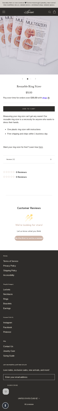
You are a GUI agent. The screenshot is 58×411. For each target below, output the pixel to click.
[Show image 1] (27, 79)
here (41, 147)
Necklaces (8, 294)
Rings (5, 299)
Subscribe (12, 385)
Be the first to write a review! (29, 238)
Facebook (7, 327)
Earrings (7, 308)
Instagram (7, 322)
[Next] (35, 78)
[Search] (49, 12)
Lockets (6, 289)
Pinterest (7, 332)
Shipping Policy (10, 270)
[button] (5, 405)
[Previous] (22, 78)
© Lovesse (29, 404)
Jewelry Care (9, 351)
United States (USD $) (28, 398)
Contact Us (8, 346)
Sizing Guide (8, 356)
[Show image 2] (30, 79)
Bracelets (7, 303)
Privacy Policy (9, 266)
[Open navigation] (3, 12)
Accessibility (8, 275)
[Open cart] (54, 11)
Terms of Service (10, 261)
